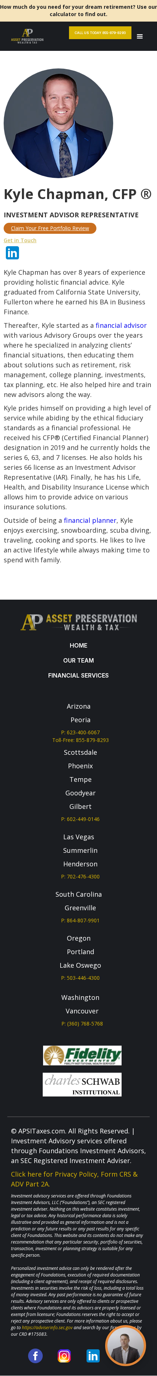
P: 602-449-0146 (80, 819)
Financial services (78, 675)
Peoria (80, 719)
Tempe (80, 779)
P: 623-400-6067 (80, 732)
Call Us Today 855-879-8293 (100, 33)
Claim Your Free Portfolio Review (50, 228)
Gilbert (80, 806)
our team (78, 660)
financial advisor (121, 325)
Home (78, 645)
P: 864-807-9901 (80, 920)
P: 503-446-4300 (80, 977)
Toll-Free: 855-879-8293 (80, 739)
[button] (139, 36)
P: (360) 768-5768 (82, 1023)
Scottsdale (80, 752)
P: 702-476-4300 (80, 876)
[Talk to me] (125, 1345)
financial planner (90, 520)
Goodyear (80, 792)
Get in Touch (20, 240)
